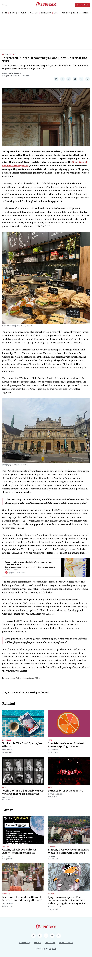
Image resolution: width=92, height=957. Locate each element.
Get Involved (82, 5)
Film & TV (66, 13)
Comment (22, 13)
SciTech (85, 13)
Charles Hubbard (55, 794)
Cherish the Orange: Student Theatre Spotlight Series (66, 745)
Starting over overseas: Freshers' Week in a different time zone (68, 851)
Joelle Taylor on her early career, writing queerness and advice (23, 792)
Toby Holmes (7, 903)
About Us (37, 943)
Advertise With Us (66, 943)
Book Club (6, 740)
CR (50, 949)
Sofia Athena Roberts (11, 73)
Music (75, 13)
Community (46, 13)
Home (4, 13)
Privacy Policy (24, 943)
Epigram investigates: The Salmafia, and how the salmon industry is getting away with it (68, 900)
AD (55, 949)
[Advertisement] (46, 32)
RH (53, 949)
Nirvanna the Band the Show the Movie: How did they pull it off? (22, 898)
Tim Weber (52, 856)
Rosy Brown (7, 750)
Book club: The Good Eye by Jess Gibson (22, 745)
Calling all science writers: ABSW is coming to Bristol (19, 851)
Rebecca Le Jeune (55, 906)
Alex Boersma (53, 750)
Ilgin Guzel (6, 856)
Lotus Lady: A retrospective (65, 790)
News (12, 13)
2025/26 (12, 54)
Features (34, 13)
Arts (56, 13)
